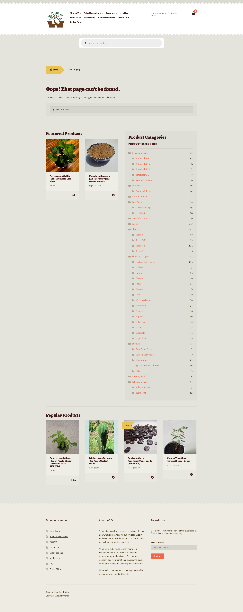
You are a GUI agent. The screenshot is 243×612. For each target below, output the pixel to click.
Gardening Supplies (145, 354)
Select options (73, 195)
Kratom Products (106, 17)
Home (55, 70)
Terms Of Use (55, 569)
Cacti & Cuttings (143, 207)
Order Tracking (56, 553)
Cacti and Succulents (145, 262)
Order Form (76, 22)
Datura (139, 273)
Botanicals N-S (143, 169)
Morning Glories (143, 300)
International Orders (158, 13)
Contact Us (54, 547)
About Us (54, 542)
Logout (153, 15)
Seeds (135, 223)
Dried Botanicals (92, 13)
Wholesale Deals (140, 382)
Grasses (139, 289)
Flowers (139, 278)
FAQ (51, 564)
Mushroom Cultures (149, 365)
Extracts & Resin (143, 191)
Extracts (74, 17)
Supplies (110, 13)
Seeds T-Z (140, 251)
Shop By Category (140, 256)
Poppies (139, 316)
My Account (172, 13)
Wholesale (123, 17)
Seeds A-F (140, 234)
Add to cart (74, 480)
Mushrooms (89, 17)
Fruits (138, 283)
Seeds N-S (140, 245)
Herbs (138, 294)
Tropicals (140, 332)
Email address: (158, 542)
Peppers (139, 311)
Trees (138, 327)
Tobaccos (140, 322)
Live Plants (125, 13)
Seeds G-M (141, 240)
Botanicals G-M (143, 164)
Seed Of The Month (141, 218)
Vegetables (141, 338)
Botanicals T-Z (142, 174)
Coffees (139, 267)
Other (138, 371)
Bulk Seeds (141, 392)
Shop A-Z (74, 13)
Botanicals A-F (142, 158)
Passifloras (141, 305)
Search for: (187, 13)
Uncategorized (139, 376)
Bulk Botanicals (143, 387)
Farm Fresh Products (145, 349)
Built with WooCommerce (57, 596)
